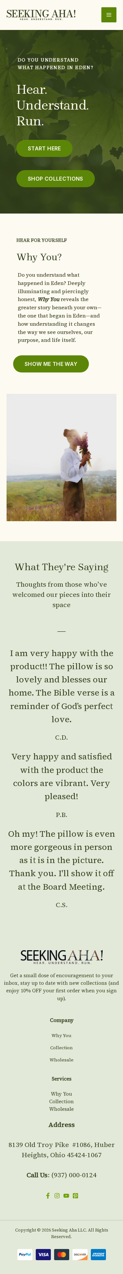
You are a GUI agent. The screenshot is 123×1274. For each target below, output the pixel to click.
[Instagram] (57, 1196)
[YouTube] (66, 1196)
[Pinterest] (75, 1196)
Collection (61, 1047)
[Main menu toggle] (108, 14)
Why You (61, 1035)
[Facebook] (48, 1196)
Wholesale (61, 1060)
